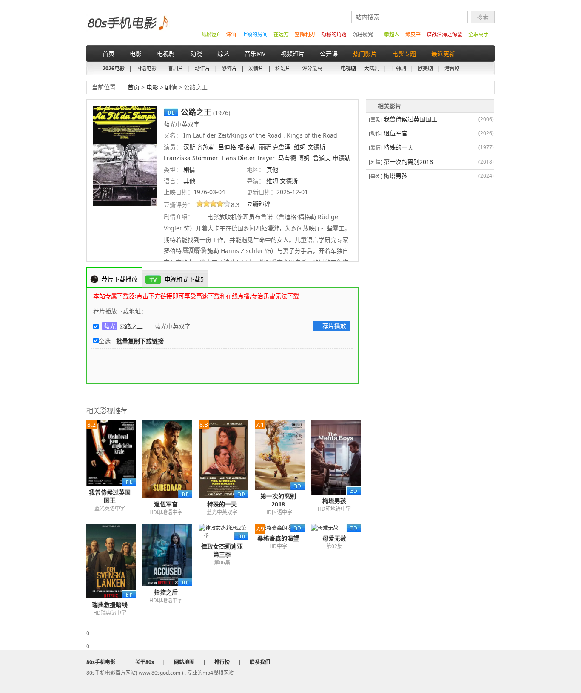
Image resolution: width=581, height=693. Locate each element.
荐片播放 (334, 326)
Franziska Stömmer (191, 158)
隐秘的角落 (334, 34)
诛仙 (231, 34)
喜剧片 (175, 68)
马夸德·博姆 (294, 158)
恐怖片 (229, 68)
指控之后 (166, 592)
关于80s (144, 662)
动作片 (202, 68)
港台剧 (452, 68)
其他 (272, 169)
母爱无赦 (334, 538)
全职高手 (478, 34)
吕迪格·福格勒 (237, 147)
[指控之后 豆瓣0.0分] (170, 555)
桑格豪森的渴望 (278, 538)
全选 (105, 341)
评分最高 (312, 68)
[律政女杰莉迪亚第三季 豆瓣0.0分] (227, 532)
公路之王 (131, 326)
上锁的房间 (255, 34)
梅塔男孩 (334, 501)
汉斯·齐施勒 (199, 147)
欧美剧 (425, 68)
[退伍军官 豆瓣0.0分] (170, 459)
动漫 (196, 53)
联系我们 (260, 662)
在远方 (281, 34)
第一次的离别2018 (278, 500)
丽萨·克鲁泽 (274, 147)
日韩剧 (398, 68)
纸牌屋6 (211, 34)
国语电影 (146, 68)
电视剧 (166, 53)
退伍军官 (166, 504)
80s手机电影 (127, 29)
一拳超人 (389, 34)
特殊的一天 (222, 504)
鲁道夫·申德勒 (331, 158)
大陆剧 (371, 68)
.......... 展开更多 (186, 250)
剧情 (171, 87)
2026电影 (114, 68)
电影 (136, 53)
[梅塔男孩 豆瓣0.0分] (339, 457)
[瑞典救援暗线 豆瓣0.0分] (114, 561)
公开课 (329, 53)
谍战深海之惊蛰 (444, 34)
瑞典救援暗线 (110, 605)
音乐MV (255, 53)
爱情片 (256, 68)
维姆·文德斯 (309, 147)
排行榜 (222, 662)
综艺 (223, 53)
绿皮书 (413, 34)
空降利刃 (305, 34)
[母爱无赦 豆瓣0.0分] (339, 528)
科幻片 (282, 68)
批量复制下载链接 (140, 341)
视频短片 (293, 53)
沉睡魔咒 (363, 34)
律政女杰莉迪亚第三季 (222, 550)
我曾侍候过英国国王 (110, 496)
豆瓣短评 (259, 203)
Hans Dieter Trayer (248, 158)
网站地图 (184, 662)
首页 (108, 53)
